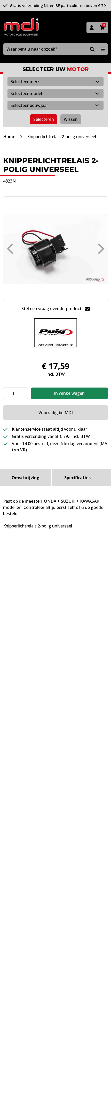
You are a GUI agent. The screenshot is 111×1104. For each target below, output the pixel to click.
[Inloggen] (91, 27)
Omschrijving (25, 477)
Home (9, 136)
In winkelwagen (69, 393)
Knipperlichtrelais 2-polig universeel (61, 136)
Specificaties (77, 477)
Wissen (71, 119)
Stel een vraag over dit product (52, 308)
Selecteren (43, 119)
